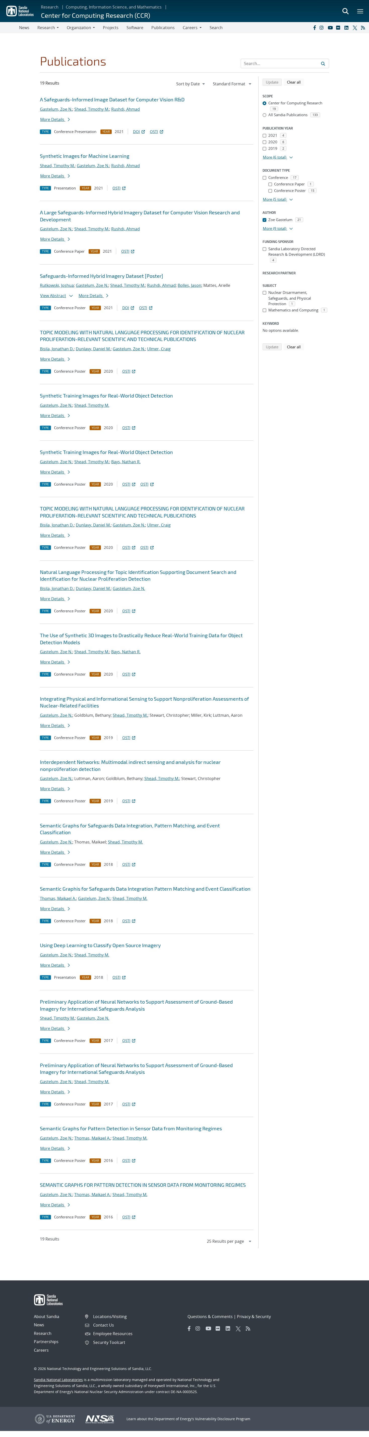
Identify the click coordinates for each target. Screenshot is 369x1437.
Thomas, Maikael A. (58, 898)
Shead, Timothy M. (91, 109)
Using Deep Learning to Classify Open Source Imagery (100, 945)
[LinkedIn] (347, 28)
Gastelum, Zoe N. (56, 109)
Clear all (295, 82)
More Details (52, 119)
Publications (163, 27)
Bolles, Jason (189, 285)
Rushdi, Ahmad (125, 109)
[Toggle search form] (345, 11)
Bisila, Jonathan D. (57, 349)
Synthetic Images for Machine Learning (84, 156)
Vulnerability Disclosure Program (222, 1418)
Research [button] (46, 27)
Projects (110, 27)
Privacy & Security (254, 1316)
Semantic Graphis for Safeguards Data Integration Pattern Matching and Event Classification (145, 889)
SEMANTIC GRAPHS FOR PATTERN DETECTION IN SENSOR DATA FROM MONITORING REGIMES (143, 1185)
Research (49, 7)
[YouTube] (331, 28)
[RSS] (364, 28)
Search (216, 27)
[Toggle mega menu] (360, 11)
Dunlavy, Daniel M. (93, 349)
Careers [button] (190, 27)
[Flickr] (339, 28)
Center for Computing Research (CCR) (95, 15)
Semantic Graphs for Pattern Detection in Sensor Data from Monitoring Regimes (131, 1128)
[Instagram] (323, 28)
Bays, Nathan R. (126, 462)
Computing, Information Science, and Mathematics (114, 7)
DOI (136, 131)
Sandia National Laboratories (58, 1379)
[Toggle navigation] (9, 27)
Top (354, 1431)
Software (135, 27)
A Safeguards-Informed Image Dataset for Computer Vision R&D (112, 99)
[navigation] (191, 84)
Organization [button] (79, 27)
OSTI (154, 131)
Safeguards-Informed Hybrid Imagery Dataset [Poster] (101, 276)
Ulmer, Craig (159, 349)
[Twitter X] (356, 28)
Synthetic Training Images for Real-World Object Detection (106, 396)
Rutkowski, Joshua (57, 285)
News (24, 27)
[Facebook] (314, 28)
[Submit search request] (323, 63)
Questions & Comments (210, 1316)
